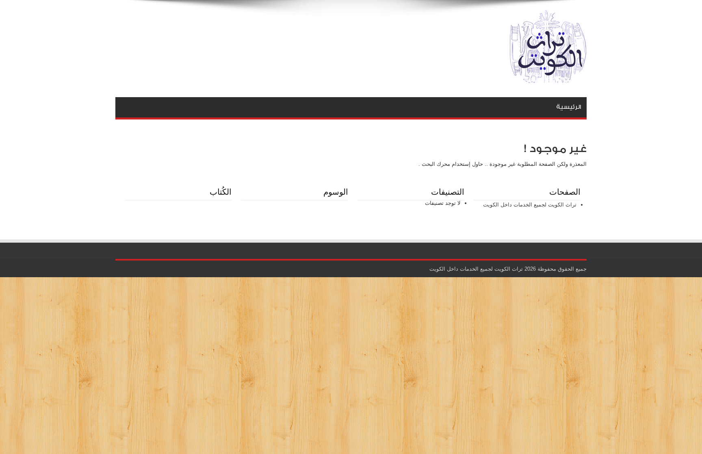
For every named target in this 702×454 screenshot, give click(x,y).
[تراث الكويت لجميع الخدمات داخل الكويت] (548, 77)
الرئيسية (568, 107)
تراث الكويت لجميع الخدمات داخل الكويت (529, 205)
